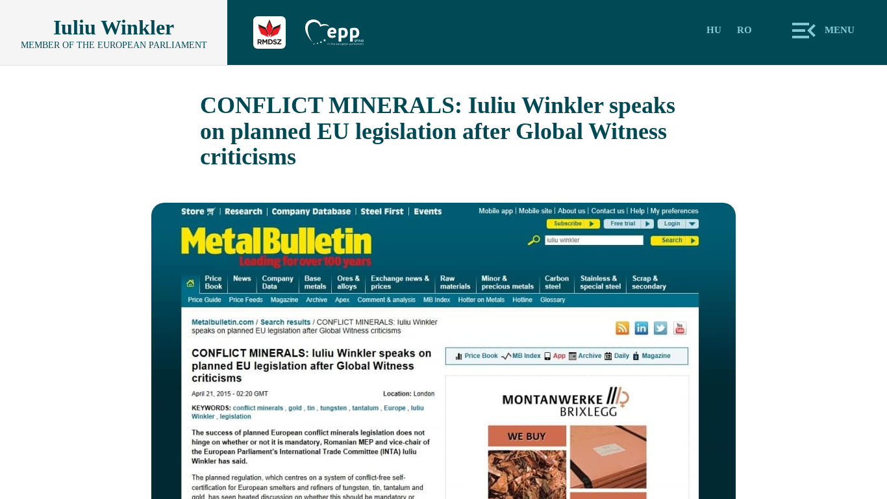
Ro (744, 30)
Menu (840, 30)
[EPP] (344, 32)
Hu (713, 30)
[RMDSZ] (279, 32)
